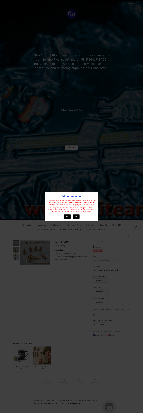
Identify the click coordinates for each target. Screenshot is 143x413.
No (76, 216)
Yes (67, 216)
